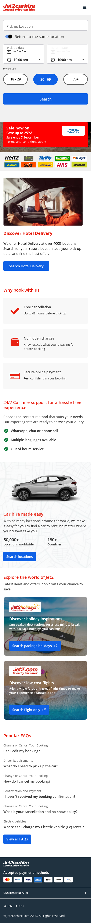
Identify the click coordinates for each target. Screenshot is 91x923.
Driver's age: (9, 68)
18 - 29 (15, 79)
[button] (84, 7)
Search (46, 99)
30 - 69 (45, 79)
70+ (76, 79)
